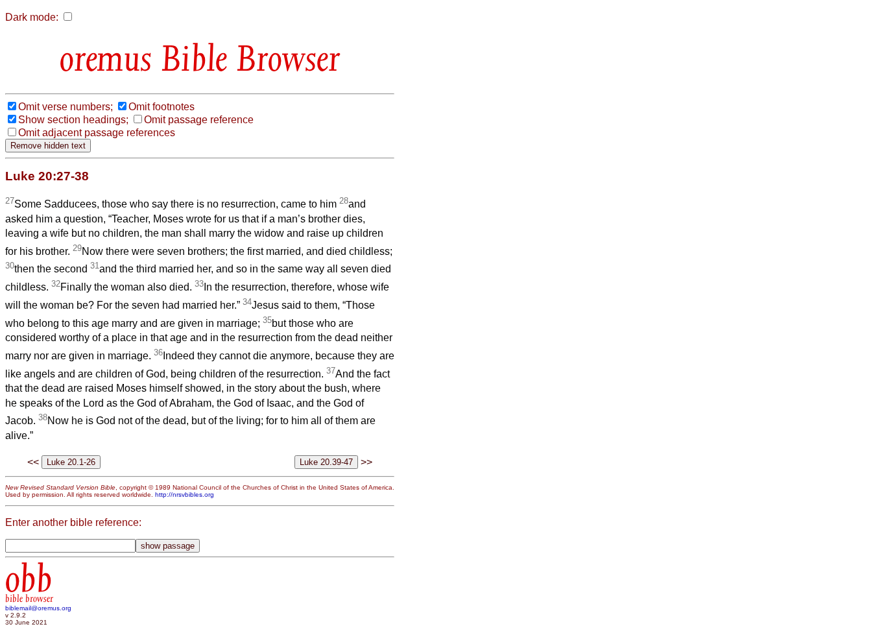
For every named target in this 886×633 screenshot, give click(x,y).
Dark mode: (31, 17)
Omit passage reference (199, 119)
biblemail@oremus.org (38, 608)
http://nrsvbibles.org (184, 494)
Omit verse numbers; (65, 106)
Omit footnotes (161, 106)
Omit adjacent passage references (96, 132)
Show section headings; (73, 119)
